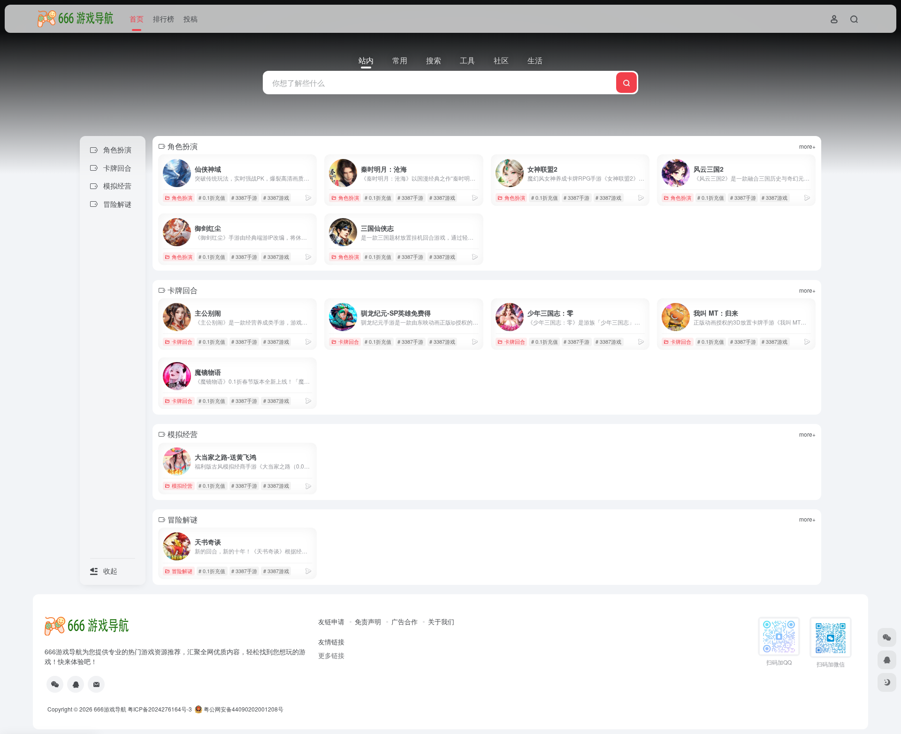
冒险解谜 (182, 571)
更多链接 (331, 655)
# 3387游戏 (276, 197)
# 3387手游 (244, 197)
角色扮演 (182, 197)
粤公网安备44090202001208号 (242, 709)
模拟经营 (182, 485)
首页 (137, 18)
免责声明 (368, 621)
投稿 (190, 18)
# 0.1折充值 (212, 197)
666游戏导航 (110, 709)
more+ (807, 146)
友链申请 (331, 621)
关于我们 (441, 621)
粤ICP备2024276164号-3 (160, 709)
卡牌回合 (182, 341)
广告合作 (404, 621)
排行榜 (163, 18)
